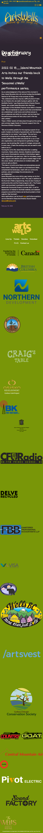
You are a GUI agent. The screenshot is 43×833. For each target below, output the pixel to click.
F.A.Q (16, 243)
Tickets (16, 239)
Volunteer (33, 239)
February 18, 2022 (7, 206)
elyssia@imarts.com (8, 201)
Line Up (9, 239)
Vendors (24, 239)
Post (4, 61)
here (24, 196)
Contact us (24, 243)
